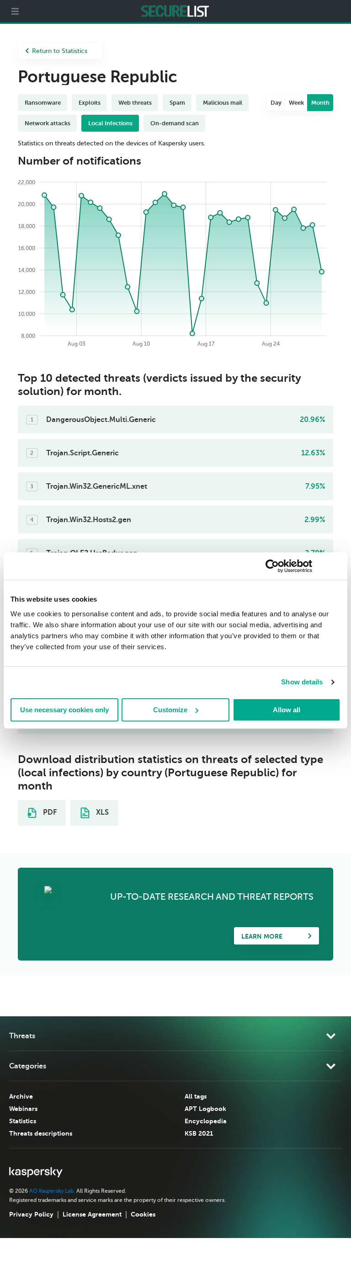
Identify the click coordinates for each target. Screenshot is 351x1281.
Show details (302, 682)
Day (276, 102)
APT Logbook (205, 1108)
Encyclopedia (206, 1121)
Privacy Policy (31, 1214)
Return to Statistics (59, 51)
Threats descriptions (40, 1133)
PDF (49, 812)
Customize (170, 710)
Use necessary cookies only (64, 710)
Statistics (22, 1121)
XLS (101, 812)
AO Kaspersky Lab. (52, 1191)
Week (296, 102)
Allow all (286, 710)
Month (320, 102)
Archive (21, 1096)
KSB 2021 (199, 1133)
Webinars (23, 1108)
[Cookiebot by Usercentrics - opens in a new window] (272, 566)
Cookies (143, 1214)
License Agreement (92, 1214)
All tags (196, 1096)
